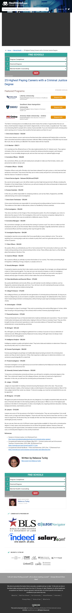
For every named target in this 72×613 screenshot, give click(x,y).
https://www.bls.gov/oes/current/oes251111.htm (23, 445)
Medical (5, 18)
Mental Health (7, 22)
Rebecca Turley (23, 501)
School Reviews (47, 595)
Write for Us (46, 599)
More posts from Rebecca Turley (31, 461)
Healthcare (6, 14)
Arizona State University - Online (33, 116)
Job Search (6, 33)
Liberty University (27, 96)
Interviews (6, 40)
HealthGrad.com (32, 610)
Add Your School (24, 595)
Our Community (36, 595)
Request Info (58, 97)
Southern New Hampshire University (30, 106)
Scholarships (6, 36)
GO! (36, 73)
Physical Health (7, 29)
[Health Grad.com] (15, 3)
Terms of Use (37, 599)
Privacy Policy (26, 599)
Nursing (5, 25)
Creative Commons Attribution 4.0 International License (44, 608)
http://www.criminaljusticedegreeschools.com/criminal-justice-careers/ (29, 439)
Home (9, 50)
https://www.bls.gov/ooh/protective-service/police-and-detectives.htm (29, 449)
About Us (14, 595)
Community (6, 44)
